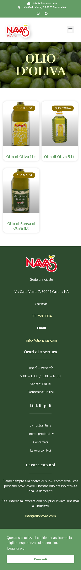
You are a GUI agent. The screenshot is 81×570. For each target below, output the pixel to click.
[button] (70, 29)
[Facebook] (46, 13)
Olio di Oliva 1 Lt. (21, 156)
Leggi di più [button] (16, 548)
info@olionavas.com (41, 340)
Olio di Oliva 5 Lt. (59, 156)
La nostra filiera (40, 425)
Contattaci (40, 442)
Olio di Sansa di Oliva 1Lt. (21, 225)
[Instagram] (38, 13)
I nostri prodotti (39, 434)
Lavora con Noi (40, 450)
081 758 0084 (42, 316)
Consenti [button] (40, 559)
